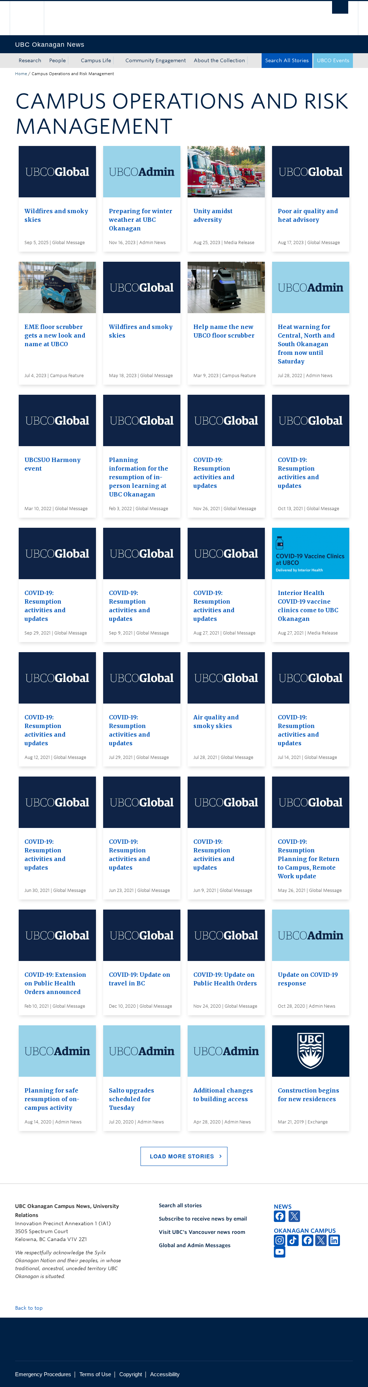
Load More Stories (182, 1156)
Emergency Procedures (43, 1374)
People (57, 60)
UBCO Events (333, 60)
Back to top (29, 1308)
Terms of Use (95, 1374)
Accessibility (165, 1374)
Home (21, 73)
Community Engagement (155, 60)
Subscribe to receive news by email (203, 1219)
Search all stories (180, 1205)
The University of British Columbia (32, 18)
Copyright (130, 1374)
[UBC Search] (340, 7)
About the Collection (219, 60)
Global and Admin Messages (195, 1245)
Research (30, 60)
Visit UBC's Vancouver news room (202, 1232)
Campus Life (96, 60)
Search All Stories (287, 60)
